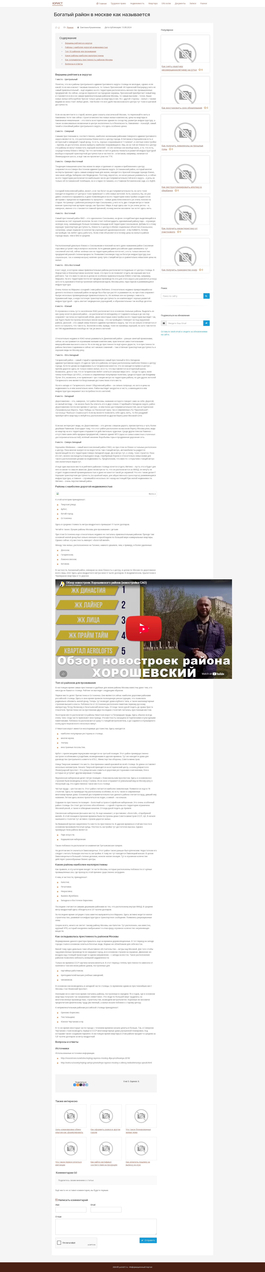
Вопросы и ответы (74, 63)
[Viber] (84, 1085)
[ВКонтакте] (74, 1085)
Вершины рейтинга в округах (78, 43)
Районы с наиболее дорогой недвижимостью (86, 47)
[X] (81, 1085)
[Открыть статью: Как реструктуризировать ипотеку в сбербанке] (185, 174)
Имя (57, 1204)
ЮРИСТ (57, 3)
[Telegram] (87, 1085)
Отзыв (58, 1216)
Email (93, 1204)
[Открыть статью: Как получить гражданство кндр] (185, 257)
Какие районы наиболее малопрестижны (84, 55)
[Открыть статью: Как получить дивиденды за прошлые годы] (185, 133)
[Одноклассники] (77, 1085)
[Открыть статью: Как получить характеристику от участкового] (185, 216)
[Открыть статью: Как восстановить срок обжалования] (185, 95)
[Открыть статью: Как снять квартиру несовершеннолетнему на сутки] (185, 54)
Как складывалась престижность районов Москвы (89, 59)
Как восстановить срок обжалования (182, 107)
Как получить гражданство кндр (179, 269)
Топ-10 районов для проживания (80, 51)
